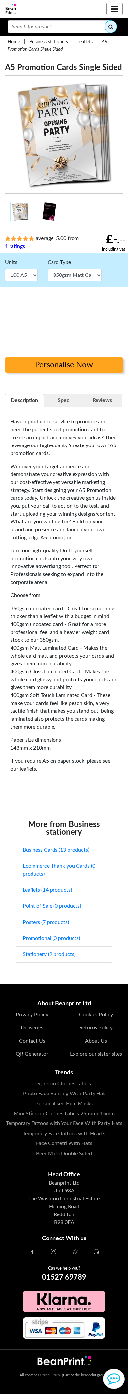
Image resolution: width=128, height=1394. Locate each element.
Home (14, 41)
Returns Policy (96, 1027)
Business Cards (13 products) (56, 850)
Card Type (59, 262)
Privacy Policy (32, 1014)
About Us (96, 1041)
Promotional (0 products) (51, 938)
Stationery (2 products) (49, 954)
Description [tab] (24, 400)
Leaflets (85, 41)
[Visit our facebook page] (32, 1252)
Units (11, 262)
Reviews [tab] (102, 400)
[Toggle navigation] (114, 9)
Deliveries (32, 1027)
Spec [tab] (63, 400)
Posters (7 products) (46, 922)
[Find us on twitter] (75, 1252)
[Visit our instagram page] (53, 1252)
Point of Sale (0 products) (52, 906)
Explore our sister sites (96, 1054)
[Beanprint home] (10, 9)
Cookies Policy (96, 1014)
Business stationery (48, 41)
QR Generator (32, 1054)
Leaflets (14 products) (47, 890)
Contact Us (32, 1041)
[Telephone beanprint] (96, 1252)
